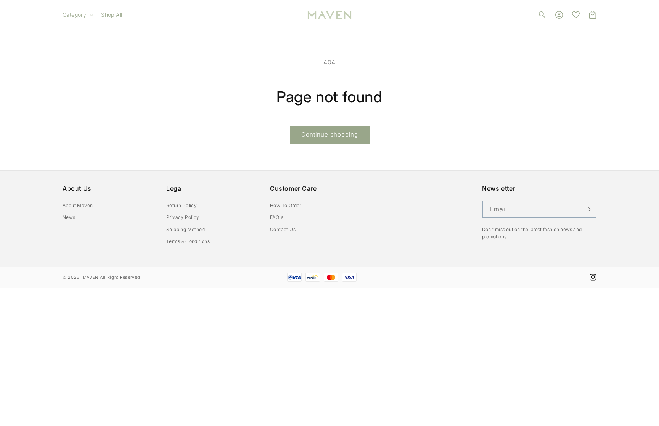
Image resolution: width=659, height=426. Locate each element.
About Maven (78, 205)
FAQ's (276, 217)
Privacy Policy (182, 217)
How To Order (285, 205)
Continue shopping (329, 134)
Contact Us (283, 229)
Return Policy (181, 205)
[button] (77, 15)
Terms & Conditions (188, 241)
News (69, 217)
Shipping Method (185, 229)
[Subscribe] (587, 209)
